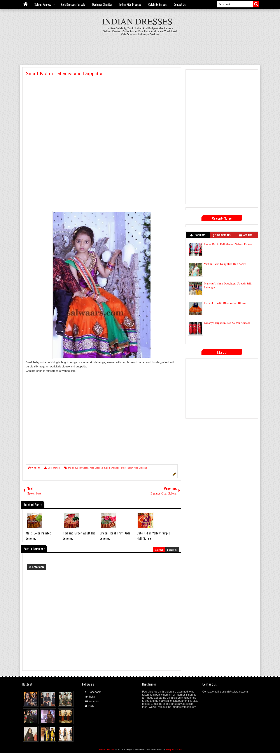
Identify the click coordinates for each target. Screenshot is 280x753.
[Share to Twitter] (31, 702)
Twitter (92, 696)
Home (26, 4)
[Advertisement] (140, 48)
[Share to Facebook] (27, 702)
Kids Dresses (96, 468)
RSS (91, 705)
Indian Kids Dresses (130, 4)
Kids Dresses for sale (73, 4)
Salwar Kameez (42, 4)
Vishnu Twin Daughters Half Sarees (225, 264)
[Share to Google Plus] (35, 702)
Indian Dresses (137, 21)
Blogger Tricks (174, 749)
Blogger (159, 549)
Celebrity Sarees (157, 4)
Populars (199, 235)
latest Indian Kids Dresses (134, 468)
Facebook (172, 549)
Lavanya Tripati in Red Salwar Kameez (227, 323)
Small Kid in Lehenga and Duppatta (64, 73)
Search (256, 4)
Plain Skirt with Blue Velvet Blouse (225, 303)
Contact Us (180, 4)
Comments (224, 235)
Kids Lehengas (111, 468)
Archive (247, 235)
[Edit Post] (173, 475)
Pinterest (94, 701)
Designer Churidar (102, 4)
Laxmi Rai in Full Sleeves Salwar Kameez (229, 244)
